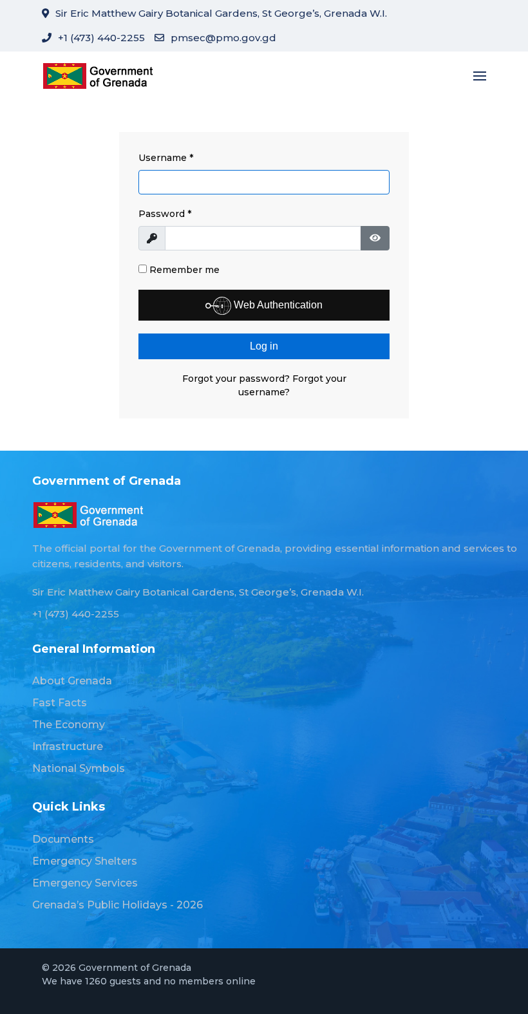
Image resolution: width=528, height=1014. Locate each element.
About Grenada (72, 681)
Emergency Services (85, 883)
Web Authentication (277, 304)
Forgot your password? (237, 378)
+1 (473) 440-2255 (101, 38)
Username (165, 158)
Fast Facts (59, 703)
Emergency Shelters (84, 861)
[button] (479, 76)
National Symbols (78, 768)
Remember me (183, 270)
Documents (63, 839)
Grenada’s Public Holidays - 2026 (117, 905)
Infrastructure (67, 746)
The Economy (68, 724)
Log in (264, 346)
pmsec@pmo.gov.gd (223, 38)
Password (164, 214)
